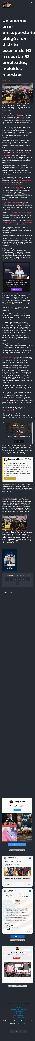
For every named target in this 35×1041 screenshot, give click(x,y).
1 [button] (15, 980)
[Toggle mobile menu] (32, 2)
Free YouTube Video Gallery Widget (16, 986)
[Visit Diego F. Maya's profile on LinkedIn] (5, 858)
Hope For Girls (18, 1013)
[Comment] (7, 884)
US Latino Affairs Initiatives (18, 1009)
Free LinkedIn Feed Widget (18, 940)
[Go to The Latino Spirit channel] (17, 948)
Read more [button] (7, 865)
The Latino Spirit (17, 952)
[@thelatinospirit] (11, 801)
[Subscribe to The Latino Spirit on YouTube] (17, 958)
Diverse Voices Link (18, 1017)
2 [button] (17, 980)
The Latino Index (18, 1011)
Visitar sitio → (19, 441)
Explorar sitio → (16, 289)
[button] (4, 969)
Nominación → (10, 479)
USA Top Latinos (18, 1015)
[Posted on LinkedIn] (30, 858)
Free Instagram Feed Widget (17, 850)
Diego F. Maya (18, 1007)
